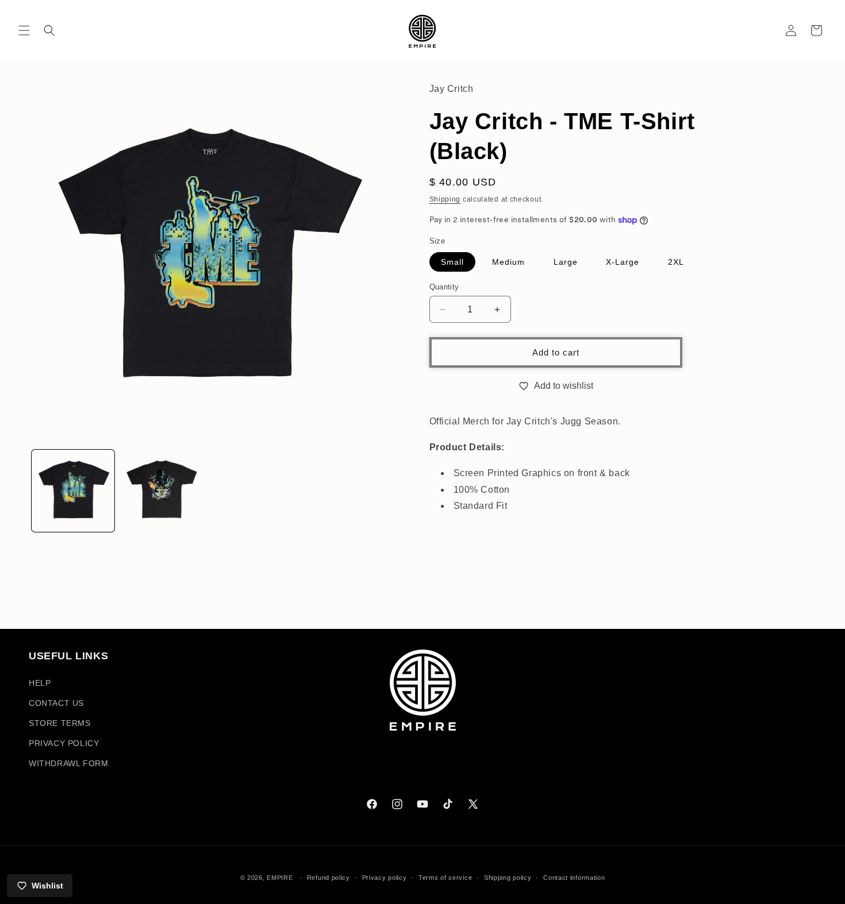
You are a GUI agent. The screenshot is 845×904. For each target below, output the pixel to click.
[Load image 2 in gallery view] (161, 491)
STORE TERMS (60, 723)
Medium (508, 261)
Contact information (574, 877)
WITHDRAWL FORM (68, 763)
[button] (24, 30)
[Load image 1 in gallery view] (73, 491)
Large (566, 261)
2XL (676, 261)
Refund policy (328, 877)
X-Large (622, 261)
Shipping (445, 199)
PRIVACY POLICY (64, 743)
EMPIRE (281, 877)
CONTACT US (56, 703)
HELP (40, 682)
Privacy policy (384, 877)
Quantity (444, 287)
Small (452, 261)
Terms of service (445, 877)
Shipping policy (508, 877)
